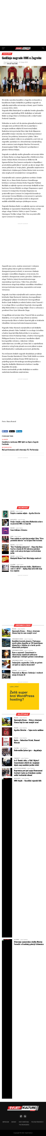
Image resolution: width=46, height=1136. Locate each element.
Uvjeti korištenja (24, 1122)
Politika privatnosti (37, 1122)
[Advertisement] (23, 23)
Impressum (6, 1122)
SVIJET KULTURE (12, 63)
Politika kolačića (24, 1125)
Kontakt (13, 1122)
